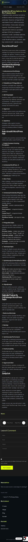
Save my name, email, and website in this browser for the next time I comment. (13, 462)
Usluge (4, 509)
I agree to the (11, 497)
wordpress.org (7, 175)
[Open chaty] (24, 538)
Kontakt (4, 516)
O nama (4, 506)
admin (10, 7)
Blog (3, 513)
